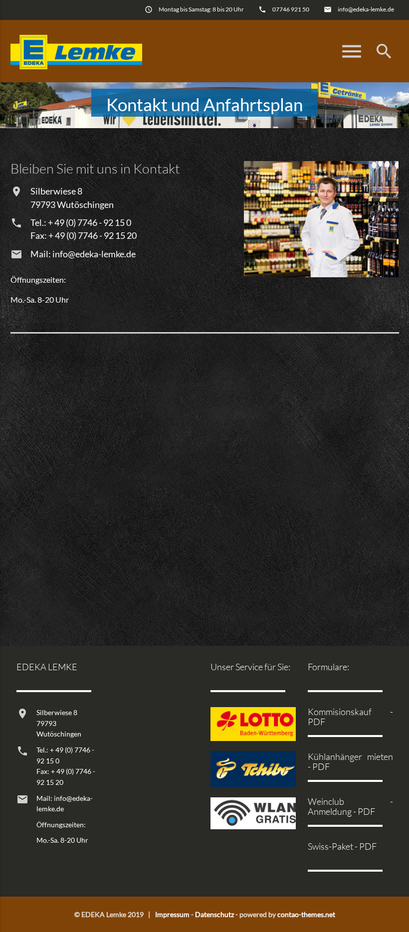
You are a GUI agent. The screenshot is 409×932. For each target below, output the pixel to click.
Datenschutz (214, 914)
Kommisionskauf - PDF (350, 716)
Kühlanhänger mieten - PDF (350, 761)
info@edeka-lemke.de (366, 9)
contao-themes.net (306, 914)
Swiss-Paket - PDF (342, 846)
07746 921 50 (290, 9)
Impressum (172, 914)
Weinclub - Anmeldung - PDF (350, 806)
